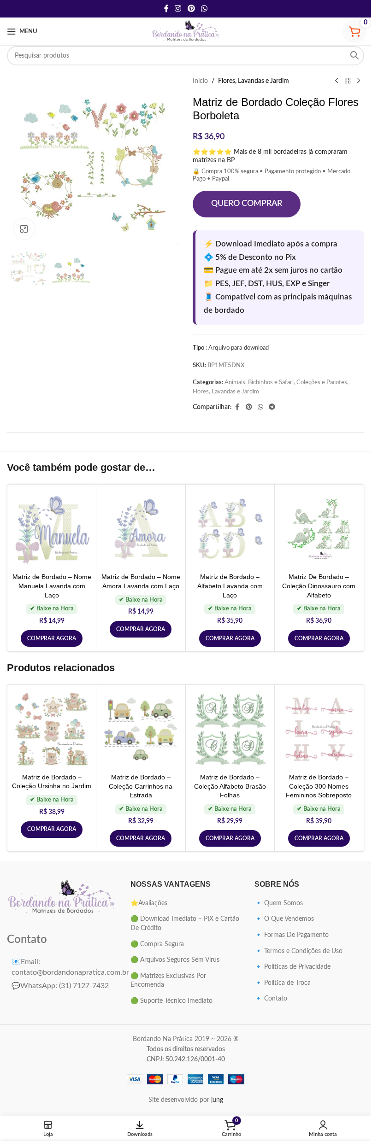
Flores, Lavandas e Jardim (253, 81)
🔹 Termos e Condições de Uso (298, 951)
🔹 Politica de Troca (282, 983)
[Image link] (62, 898)
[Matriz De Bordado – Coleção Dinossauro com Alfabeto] (319, 528)
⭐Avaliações (148, 903)
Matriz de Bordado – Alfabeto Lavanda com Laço (230, 585)
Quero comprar (246, 203)
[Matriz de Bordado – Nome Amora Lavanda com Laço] (140, 528)
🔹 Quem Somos (278, 903)
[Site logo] (185, 31)
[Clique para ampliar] (24, 229)
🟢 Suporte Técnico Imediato (171, 1001)
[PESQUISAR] (354, 55)
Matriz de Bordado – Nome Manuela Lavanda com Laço (51, 585)
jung (217, 1100)
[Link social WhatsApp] (204, 8)
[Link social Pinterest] (191, 8)
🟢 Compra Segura (157, 944)
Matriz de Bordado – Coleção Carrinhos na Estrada (140, 786)
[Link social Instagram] (178, 8)
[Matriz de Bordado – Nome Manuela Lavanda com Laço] (51, 528)
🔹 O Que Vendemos (284, 919)
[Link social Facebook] (166, 8)
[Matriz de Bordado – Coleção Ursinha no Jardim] (51, 729)
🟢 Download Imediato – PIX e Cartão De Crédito (184, 923)
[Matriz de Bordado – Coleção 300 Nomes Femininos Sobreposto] (319, 729)
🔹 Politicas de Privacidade (292, 967)
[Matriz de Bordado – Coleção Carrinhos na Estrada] (140, 729)
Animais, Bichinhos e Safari (259, 382)
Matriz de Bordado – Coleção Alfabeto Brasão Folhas (230, 786)
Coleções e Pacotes (321, 382)
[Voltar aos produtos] (347, 81)
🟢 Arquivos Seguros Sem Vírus (174, 960)
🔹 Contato (270, 998)
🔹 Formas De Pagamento (291, 935)
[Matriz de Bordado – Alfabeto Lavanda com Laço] (230, 528)
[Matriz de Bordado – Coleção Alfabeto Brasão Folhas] (230, 729)
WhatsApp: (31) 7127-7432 (60, 985)
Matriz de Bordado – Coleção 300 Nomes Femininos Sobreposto (319, 786)
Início (200, 81)
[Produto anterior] (336, 81)
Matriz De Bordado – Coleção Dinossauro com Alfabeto (318, 585)
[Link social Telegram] (272, 407)
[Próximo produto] (358, 81)
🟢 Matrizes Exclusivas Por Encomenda (168, 981)
